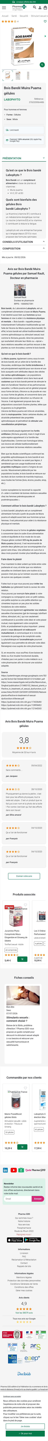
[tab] (9, 69)
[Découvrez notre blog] (35, 1170)
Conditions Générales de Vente (24, 1284)
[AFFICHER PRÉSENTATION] (43, 158)
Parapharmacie (24, 1228)
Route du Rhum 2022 (24, 1231)
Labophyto (12, 99)
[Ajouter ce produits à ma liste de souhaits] (45, 21)
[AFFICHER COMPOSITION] (43, 248)
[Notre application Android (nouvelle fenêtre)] (32, 1239)
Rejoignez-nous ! (24, 1234)
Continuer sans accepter (12, 1396)
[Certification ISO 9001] (12, 1334)
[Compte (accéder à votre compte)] (40, 8)
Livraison (24, 1253)
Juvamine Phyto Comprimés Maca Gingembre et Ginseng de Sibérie (16, 936)
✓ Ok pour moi (25, 1433)
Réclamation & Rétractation (24, 1260)
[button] (4, 8)
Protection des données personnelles (24, 1280)
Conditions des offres (24, 1287)
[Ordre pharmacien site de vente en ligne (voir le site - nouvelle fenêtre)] (41, 1335)
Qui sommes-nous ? (24, 1218)
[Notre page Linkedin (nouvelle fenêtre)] (5, 1170)
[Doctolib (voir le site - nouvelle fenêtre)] (24, 1373)
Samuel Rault (20, 297)
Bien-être (10, 1007)
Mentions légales (24, 1277)
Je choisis (25, 1426)
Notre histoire (24, 1221)
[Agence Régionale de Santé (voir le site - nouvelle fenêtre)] (35, 1347)
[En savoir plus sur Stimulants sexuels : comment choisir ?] (23, 995)
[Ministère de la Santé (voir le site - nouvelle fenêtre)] (29, 1334)
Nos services (24, 1224)
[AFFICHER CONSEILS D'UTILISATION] (43, 242)
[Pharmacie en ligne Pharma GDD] (19, 8)
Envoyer (38, 1199)
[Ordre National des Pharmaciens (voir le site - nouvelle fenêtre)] (24, 1347)
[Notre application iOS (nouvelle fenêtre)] (15, 1239)
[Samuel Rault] (20, 290)
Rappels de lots (24, 1266)
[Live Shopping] (21, 1170)
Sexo (8, 1010)
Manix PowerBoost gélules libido (13, 1116)
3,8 (24, 740)
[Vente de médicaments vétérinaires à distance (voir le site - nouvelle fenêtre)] (13, 1347)
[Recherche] (35, 7)
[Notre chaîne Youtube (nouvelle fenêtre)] (14, 1170)
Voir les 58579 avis (24, 1313)
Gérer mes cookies (24, 1290)
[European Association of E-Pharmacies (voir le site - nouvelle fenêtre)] (32, 1359)
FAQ (24, 1256)
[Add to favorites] (25, 905)
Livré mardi (14, 130)
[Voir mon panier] (45, 8)
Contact (24, 1263)
